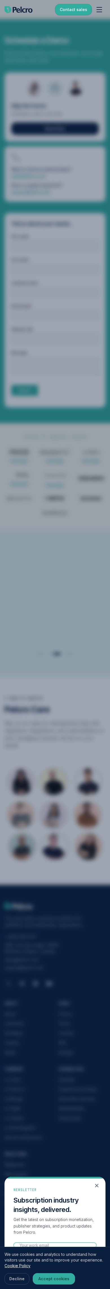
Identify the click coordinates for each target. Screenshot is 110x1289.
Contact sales (73, 9)
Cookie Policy (17, 1265)
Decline (17, 1278)
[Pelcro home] (18, 9)
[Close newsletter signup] (97, 1185)
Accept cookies (53, 1278)
